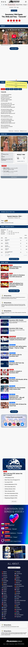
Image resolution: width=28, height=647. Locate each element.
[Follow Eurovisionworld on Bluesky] (22, 424)
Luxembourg (19, 573)
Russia (17, 595)
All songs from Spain (14, 258)
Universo (7, 255)
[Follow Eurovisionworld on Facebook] (1, 2)
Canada (5, 589)
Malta (17, 575)
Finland (5, 600)
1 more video (14, 48)
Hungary (5, 609)
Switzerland (18, 609)
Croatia (4, 591)
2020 (2, 255)
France (4, 602)
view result (14, 501)
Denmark (5, 597)
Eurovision (11, 7)
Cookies (16, 643)
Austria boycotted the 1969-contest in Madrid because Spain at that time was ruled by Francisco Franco (13, 297)
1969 (9, 231)
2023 (2, 246)
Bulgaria (5, 588)
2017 (9, 232)
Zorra (7, 243)
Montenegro (19, 580)
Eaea (7, 246)
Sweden (18, 607)
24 (20, 240)
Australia (5, 577)
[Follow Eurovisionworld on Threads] (18, 424)
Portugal (18, 591)
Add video (11, 130)
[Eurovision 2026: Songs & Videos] (14, 518)
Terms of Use (11, 643)
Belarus (5, 582)
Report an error (24, 130)
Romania (18, 593)
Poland (17, 589)
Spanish (2, 89)
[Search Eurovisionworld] (2, 5)
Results (11, 4)
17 (20, 246)
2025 (2, 240)
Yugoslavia (18, 616)
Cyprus (4, 593)
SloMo (6, 249)
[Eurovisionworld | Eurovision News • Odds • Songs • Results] (14, 1)
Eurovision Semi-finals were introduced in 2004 (10, 625)
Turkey (17, 611)
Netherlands (19, 584)
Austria (4, 579)
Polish (20, 89)
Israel (4, 614)
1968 (11, 231)
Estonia (5, 598)
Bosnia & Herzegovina (7, 586)
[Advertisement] (14, 65)
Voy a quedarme (8, 252)
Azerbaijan (5, 580)
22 (20, 243)
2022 (2, 249)
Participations (3, 229)
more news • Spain (14, 290)
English (7, 89)
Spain (17, 605)
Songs (19, 4)
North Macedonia (20, 586)
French (11, 89)
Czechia (5, 595)
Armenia (5, 575)
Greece (5, 607)
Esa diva (6, 240)
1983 (14, 232)
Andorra (5, 573)
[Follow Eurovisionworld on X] (5, 2)
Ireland (4, 613)
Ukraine (17, 613)
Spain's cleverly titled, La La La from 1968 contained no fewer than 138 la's (13, 312)
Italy (4, 616)
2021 (2, 252)
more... (26, 235)
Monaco (18, 579)
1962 (18, 232)
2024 (2, 243)
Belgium (5, 584)
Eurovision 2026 (14, 510)
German (15, 89)
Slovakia (18, 602)
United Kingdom (19, 614)
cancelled (25, 255)
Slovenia (18, 604)
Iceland (5, 611)
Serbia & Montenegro (21, 600)
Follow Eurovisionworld (14, 417)
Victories (2, 231)
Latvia (4, 618)
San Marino (18, 597)
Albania (5, 571)
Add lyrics (17, 130)
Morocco (18, 582)
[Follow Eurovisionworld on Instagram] (3, 2)
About (4, 643)
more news (14, 411)
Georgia (5, 604)
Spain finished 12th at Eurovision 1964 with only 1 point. (16, 84)
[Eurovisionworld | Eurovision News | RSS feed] (23, 643)
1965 (16, 232)
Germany (5, 605)
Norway (18, 588)
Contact (7, 643)
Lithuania (18, 571)
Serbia (17, 598)
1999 (11, 232)
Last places (3, 232)
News (6, 4)
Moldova (18, 577)
